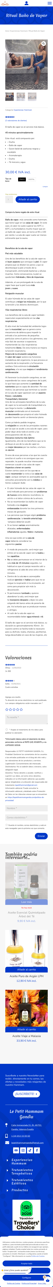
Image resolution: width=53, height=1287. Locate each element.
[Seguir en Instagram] (23, 1150)
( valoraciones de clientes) (16, 120)
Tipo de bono (8, 180)
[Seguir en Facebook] (37, 1150)
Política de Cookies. (38, 1256)
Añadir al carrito (27, 199)
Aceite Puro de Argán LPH (26, 976)
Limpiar (45, 187)
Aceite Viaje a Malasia (26, 1036)
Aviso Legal (42, 1283)
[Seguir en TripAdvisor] (16, 1150)
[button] (43, 43)
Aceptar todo (26, 1263)
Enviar (41, 836)
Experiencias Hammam (19, 31)
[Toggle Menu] (50, 3)
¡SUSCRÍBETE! (24, 1094)
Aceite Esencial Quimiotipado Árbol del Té (26, 914)
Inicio (7, 31)
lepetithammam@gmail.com (26, 785)
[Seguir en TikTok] (30, 1150)
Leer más (26, 902)
